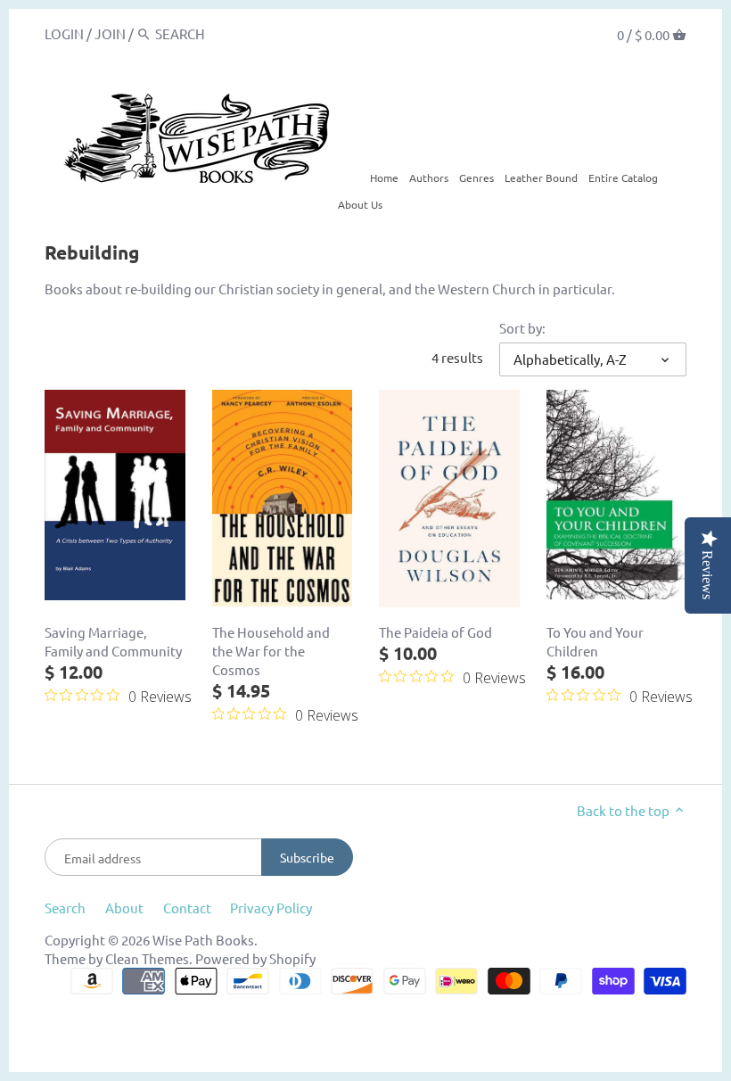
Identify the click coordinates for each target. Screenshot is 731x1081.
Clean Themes (147, 958)
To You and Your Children (595, 641)
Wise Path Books (203, 939)
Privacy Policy (271, 907)
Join (110, 33)
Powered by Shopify (255, 958)
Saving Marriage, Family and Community (113, 641)
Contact (187, 907)
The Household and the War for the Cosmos (271, 650)
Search (65, 907)
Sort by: (522, 328)
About (124, 907)
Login (64, 33)
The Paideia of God (435, 631)
